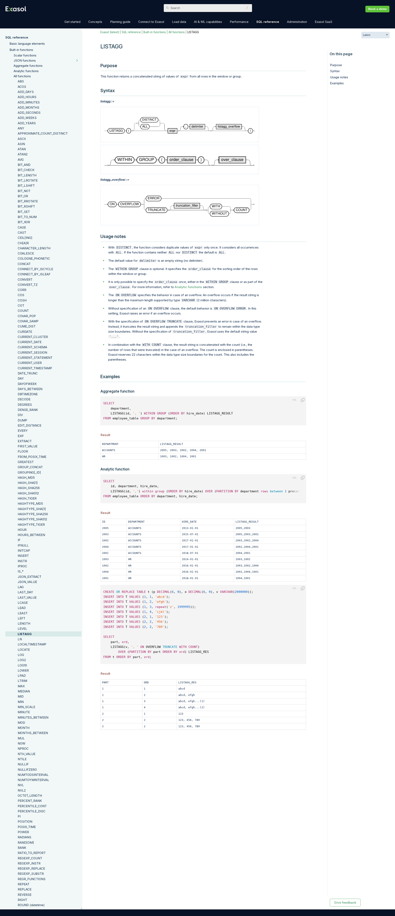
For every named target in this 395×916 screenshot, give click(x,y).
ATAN (22, 149)
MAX (21, 686)
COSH (22, 300)
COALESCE (26, 253)
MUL (21, 738)
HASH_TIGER (27, 498)
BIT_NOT (24, 191)
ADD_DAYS (26, 92)
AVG (21, 160)
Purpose (336, 65)
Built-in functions (21, 50)
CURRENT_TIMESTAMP (35, 368)
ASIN (21, 144)
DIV (20, 415)
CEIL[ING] (25, 238)
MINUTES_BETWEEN (33, 717)
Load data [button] (179, 22)
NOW (21, 743)
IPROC (22, 566)
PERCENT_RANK (30, 801)
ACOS (22, 87)
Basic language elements (27, 44)
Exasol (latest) (109, 32)
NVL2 (22, 790)
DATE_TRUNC (28, 373)
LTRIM (22, 681)
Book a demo (377, 9)
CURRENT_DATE (30, 342)
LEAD (22, 608)
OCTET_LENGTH (30, 796)
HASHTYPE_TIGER (31, 525)
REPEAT (23, 884)
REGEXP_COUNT (30, 858)
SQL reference (16, 37)
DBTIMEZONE (28, 394)
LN (20, 639)
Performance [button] (239, 22)
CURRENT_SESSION (32, 352)
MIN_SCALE (26, 707)
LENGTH (24, 623)
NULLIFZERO (27, 770)
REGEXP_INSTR (29, 863)
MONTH (23, 728)
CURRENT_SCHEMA (32, 347)
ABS (21, 81)
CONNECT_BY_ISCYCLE (35, 269)
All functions (22, 76)
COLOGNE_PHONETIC (34, 258)
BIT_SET (24, 212)
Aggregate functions (28, 66)
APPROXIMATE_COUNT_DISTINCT (43, 133)
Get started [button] (72, 22)
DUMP (22, 420)
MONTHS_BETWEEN (33, 733)
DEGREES (25, 405)
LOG (21, 655)
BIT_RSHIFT (26, 206)
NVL (21, 785)
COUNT (23, 311)
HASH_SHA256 (29, 488)
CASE (22, 227)
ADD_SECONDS (29, 113)
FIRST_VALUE (27, 446)
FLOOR (23, 451)
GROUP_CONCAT (30, 467)
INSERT (23, 556)
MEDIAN (24, 691)
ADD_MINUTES (29, 102)
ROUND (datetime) (31, 905)
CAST (22, 233)
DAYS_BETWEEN (30, 389)
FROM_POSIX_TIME (32, 457)
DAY (21, 378)
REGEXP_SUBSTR (31, 874)
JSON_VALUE (27, 582)
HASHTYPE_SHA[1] (32, 509)
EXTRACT (25, 441)
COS (21, 295)
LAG (21, 587)
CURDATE (25, 332)
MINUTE (24, 712)
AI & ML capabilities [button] (208, 22)
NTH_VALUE (26, 754)
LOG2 (22, 660)
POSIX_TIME (27, 827)
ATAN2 (23, 154)
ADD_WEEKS (27, 118)
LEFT (21, 618)
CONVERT (25, 279)
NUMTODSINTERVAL (33, 775)
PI (19, 816)
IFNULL (23, 545)
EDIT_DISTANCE (29, 425)
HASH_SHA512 (28, 493)
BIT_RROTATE (28, 201)
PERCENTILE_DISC (31, 811)
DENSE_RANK (28, 410)
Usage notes (339, 77)
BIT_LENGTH (27, 175)
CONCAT (24, 264)
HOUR (22, 530)
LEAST (23, 613)
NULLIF (23, 764)
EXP (21, 436)
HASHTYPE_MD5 (30, 504)
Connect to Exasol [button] (151, 22)
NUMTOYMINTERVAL (33, 780)
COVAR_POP (27, 316)
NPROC (23, 749)
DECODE (24, 399)
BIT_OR (23, 196)
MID (21, 696)
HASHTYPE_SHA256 (33, 514)
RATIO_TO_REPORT (32, 853)
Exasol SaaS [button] (323, 22)
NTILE (22, 759)
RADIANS (24, 837)
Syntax (335, 71)
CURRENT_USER (30, 363)
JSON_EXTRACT (29, 577)
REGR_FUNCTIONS (31, 879)
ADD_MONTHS (28, 107)
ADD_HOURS (27, 97)
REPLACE (24, 889)
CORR (22, 290)
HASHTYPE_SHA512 (32, 519)
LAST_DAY (25, 592)
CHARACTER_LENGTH (34, 248)
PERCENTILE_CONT (32, 806)
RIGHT (22, 900)
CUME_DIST (27, 326)
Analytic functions (26, 71)
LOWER (23, 670)
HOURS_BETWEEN (31, 535)
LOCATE (24, 650)
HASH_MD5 (26, 478)
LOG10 (22, 665)
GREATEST (26, 462)
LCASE (23, 603)
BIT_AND (24, 165)
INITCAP (24, 550)
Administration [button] (297, 22)
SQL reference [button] (267, 22)
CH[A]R (23, 243)
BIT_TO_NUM (27, 217)
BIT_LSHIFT (26, 186)
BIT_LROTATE (28, 180)
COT (21, 305)
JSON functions (25, 60)
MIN (21, 702)
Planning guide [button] (120, 22)
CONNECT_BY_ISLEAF (34, 274)
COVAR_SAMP (28, 321)
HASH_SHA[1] (28, 483)
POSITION (25, 821)
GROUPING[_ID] (29, 472)
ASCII (22, 139)
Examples (337, 83)
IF (19, 540)
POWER (23, 832)
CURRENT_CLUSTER (33, 337)
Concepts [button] (95, 22)
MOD (21, 723)
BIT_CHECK (26, 170)
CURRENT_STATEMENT (35, 358)
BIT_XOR (24, 222)
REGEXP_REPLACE (31, 868)
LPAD (22, 676)
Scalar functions (25, 55)
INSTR (22, 561)
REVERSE (24, 895)
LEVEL (22, 629)
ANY (21, 128)
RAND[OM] (26, 842)
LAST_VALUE (27, 597)
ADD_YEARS (27, 123)
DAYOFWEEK (27, 384)
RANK (22, 848)
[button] (246, 8)
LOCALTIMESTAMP (32, 644)
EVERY (23, 431)
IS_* (20, 571)
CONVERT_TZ (28, 285)
